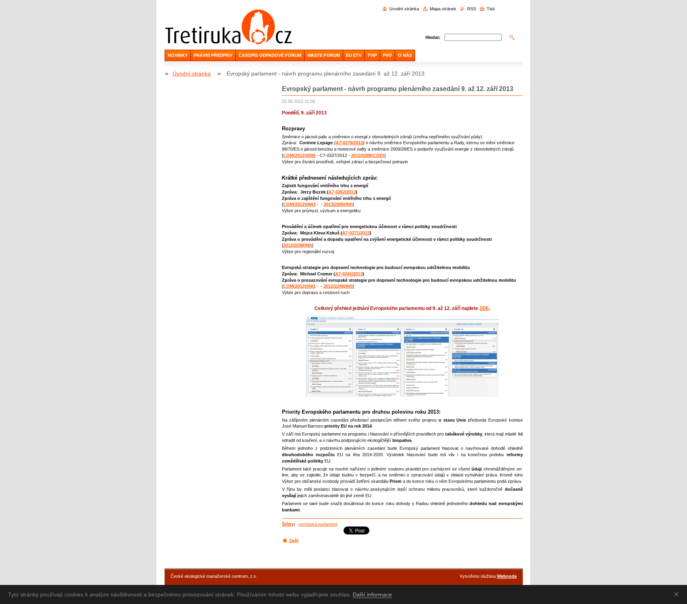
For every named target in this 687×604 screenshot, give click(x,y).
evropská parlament (318, 524)
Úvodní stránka (404, 8)
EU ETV (353, 55)
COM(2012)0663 (299, 204)
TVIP (372, 55)
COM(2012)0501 (299, 286)
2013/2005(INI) (338, 204)
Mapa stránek (443, 8)
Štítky (288, 524)
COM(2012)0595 (299, 155)
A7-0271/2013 (356, 232)
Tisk (491, 8)
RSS (471, 8)
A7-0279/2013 (349, 142)
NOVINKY (178, 55)
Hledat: (433, 37)
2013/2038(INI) (297, 245)
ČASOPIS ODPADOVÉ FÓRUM (270, 55)
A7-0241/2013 (349, 273)
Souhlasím (678, 594)
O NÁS (405, 55)
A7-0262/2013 (342, 192)
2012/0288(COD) (367, 155)
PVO (387, 55)
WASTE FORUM (323, 55)
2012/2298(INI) (338, 286)
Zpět (294, 540)
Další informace (372, 594)
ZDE (484, 308)
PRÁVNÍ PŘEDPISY (213, 55)
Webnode (507, 576)
